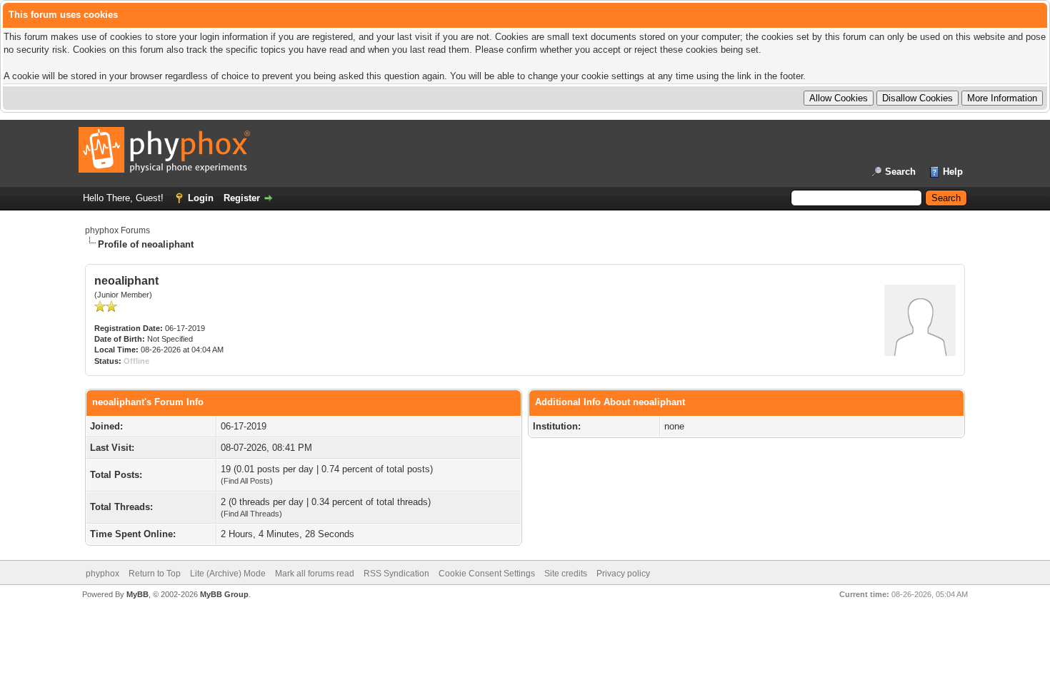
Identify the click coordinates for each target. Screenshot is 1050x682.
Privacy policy (623, 574)
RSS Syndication (396, 574)
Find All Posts (247, 481)
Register (242, 198)
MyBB (137, 594)
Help (953, 171)
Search (900, 171)
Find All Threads (251, 513)
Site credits (565, 574)
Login (201, 198)
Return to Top (155, 574)
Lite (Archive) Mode (228, 574)
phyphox (102, 574)
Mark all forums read (314, 574)
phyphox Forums (117, 230)
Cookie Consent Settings (487, 574)
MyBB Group (224, 594)
